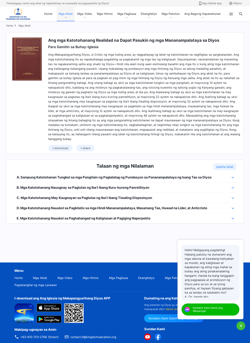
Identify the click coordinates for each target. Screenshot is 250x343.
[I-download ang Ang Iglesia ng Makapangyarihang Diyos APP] (24, 313)
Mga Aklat (66, 14)
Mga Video (84, 14)
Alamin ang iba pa (176, 309)
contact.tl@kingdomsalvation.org (93, 337)
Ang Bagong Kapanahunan (202, 14)
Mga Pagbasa (126, 14)
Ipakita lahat (224, 167)
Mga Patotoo (171, 14)
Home (48, 14)
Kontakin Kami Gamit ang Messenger (174, 318)
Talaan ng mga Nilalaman (125, 166)
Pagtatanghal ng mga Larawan (35, 285)
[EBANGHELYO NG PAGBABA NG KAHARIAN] (18, 14)
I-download (60, 148)
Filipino (237, 3)
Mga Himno (105, 14)
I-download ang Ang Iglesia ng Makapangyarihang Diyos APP (62, 298)
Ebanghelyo (149, 14)
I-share (85, 148)
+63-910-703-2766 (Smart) (39, 337)
